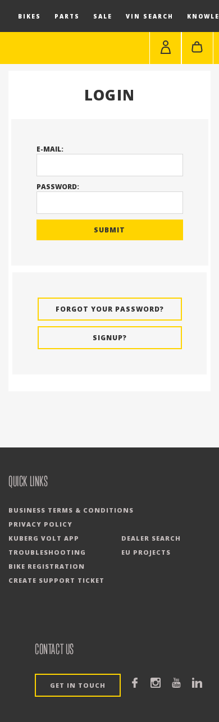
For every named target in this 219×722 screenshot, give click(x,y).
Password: (57, 186)
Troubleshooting (47, 552)
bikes (29, 16)
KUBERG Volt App (43, 538)
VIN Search (150, 16)
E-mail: (49, 149)
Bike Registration (46, 566)
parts (67, 16)
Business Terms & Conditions (71, 510)
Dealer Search (151, 538)
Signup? (110, 337)
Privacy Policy (40, 524)
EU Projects (146, 552)
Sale (102, 16)
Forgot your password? (110, 309)
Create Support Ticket (56, 580)
